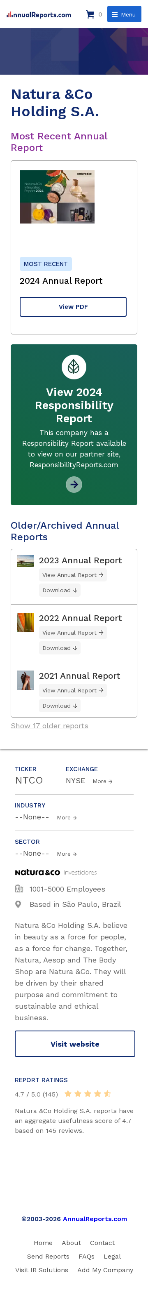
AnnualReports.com (95, 1219)
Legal (112, 1256)
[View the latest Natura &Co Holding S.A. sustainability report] (74, 490)
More (99, 781)
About (71, 1243)
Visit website (75, 1044)
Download (56, 590)
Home (43, 1243)
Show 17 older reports (49, 725)
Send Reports (48, 1256)
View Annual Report (69, 575)
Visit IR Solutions (41, 1270)
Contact (102, 1243)
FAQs (87, 1256)
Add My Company (105, 1270)
